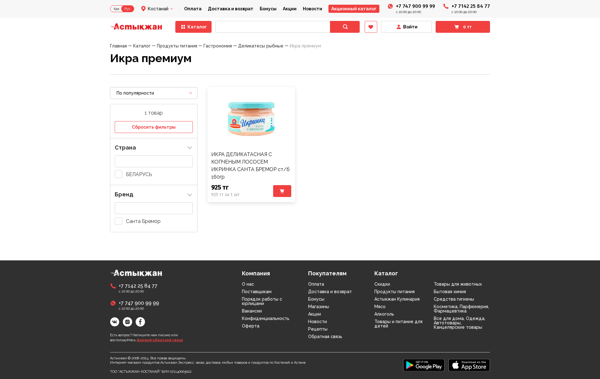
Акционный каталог (354, 8)
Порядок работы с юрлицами (262, 301)
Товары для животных (458, 284)
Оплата (193, 8)
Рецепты (318, 329)
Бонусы (268, 8)
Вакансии (252, 311)
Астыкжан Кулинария (397, 299)
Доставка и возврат (230, 8)
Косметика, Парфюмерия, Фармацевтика (461, 308)
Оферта (250, 326)
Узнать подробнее (251, 118)
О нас (248, 284)
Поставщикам (257, 291)
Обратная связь (325, 336)
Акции (290, 8)
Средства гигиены (454, 299)
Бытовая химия (450, 291)
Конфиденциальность (265, 318)
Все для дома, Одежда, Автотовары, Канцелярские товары (459, 322)
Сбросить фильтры (154, 127)
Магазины (318, 306)
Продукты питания (394, 291)
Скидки (382, 284)
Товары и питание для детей (398, 323)
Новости (312, 8)
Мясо (380, 306)
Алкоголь (384, 314)
